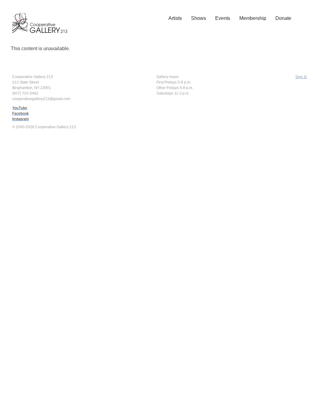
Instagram (20, 119)
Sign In (301, 77)
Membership (252, 18)
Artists (175, 18)
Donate (283, 18)
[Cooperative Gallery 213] (42, 18)
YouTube (19, 108)
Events (222, 18)
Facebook (20, 113)
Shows (198, 18)
